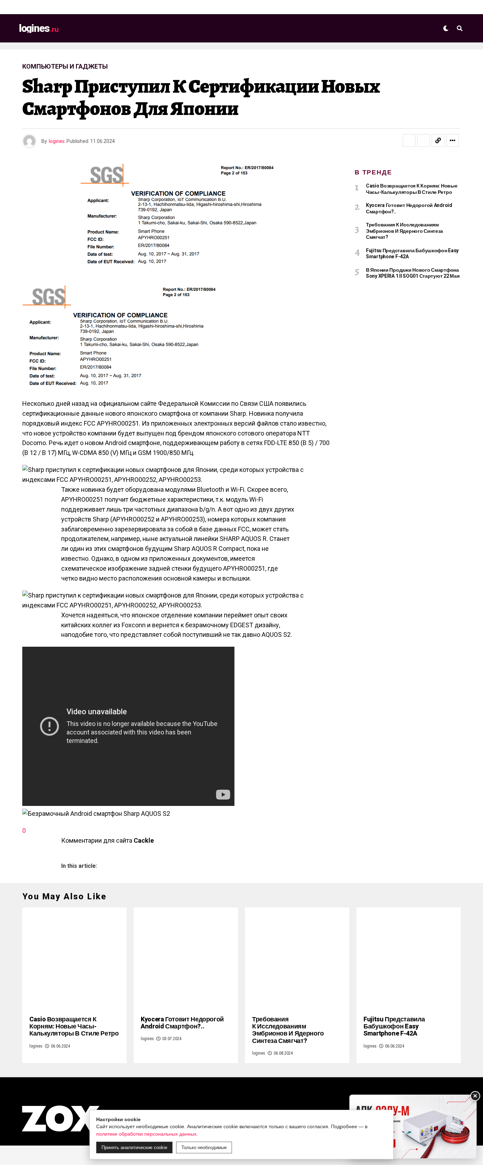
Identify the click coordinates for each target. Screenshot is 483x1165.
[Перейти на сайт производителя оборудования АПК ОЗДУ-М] (413, 1126)
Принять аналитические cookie (134, 1147)
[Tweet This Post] (423, 140)
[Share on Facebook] (409, 140)
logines (57, 141)
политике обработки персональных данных (146, 1134)
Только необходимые (204, 1147)
